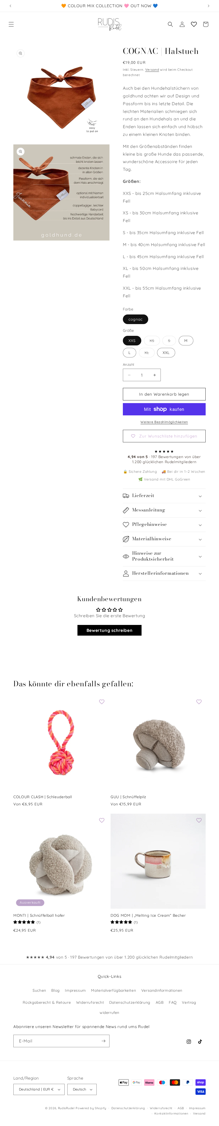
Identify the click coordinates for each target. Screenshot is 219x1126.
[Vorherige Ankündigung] (10, 6)
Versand (152, 70)
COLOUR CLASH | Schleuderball (42, 797)
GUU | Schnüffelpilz (128, 797)
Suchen (39, 990)
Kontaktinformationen (171, 1113)
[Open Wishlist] (194, 24)
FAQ (173, 1002)
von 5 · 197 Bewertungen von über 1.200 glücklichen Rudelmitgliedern (109, 957)
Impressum (75, 990)
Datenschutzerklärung (129, 1002)
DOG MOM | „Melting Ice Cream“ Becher (148, 915)
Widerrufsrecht (90, 1002)
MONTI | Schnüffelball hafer (39, 915)
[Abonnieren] (103, 1041)
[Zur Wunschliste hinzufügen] (101, 701)
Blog (55, 990)
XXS (132, 340)
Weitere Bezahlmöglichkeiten (164, 422)
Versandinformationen (161, 990)
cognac (135, 319)
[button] (11, 24)
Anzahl (128, 364)
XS (155, 341)
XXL (166, 352)
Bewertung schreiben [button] (109, 630)
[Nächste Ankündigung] (208, 6)
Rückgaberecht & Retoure (47, 1002)
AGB (160, 1002)
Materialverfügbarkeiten (113, 990)
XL (149, 353)
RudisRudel (66, 1108)
